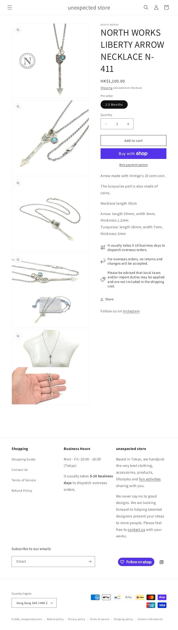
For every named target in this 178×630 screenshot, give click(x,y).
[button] (10, 7)
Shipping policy (123, 619)
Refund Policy (22, 490)
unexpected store (31, 619)
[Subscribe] (90, 561)
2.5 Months (114, 104)
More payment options (133, 164)
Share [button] (109, 299)
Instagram (131, 311)
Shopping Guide (23, 459)
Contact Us (20, 470)
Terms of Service (24, 480)
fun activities (150, 479)
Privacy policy (76, 619)
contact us (136, 529)
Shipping (106, 87)
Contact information (150, 619)
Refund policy (55, 619)
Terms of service (99, 619)
